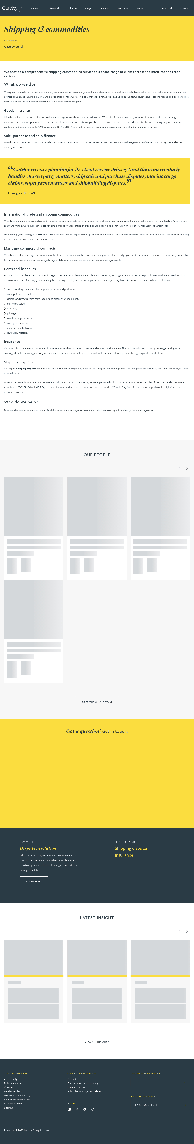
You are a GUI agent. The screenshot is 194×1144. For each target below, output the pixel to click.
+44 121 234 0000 (11, 561)
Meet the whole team (97, 702)
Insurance (124, 855)
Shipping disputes (131, 848)
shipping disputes (26, 368)
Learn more (37, 881)
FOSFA (51, 234)
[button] (34, 8)
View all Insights (97, 1042)
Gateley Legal (13, 46)
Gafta (39, 234)
